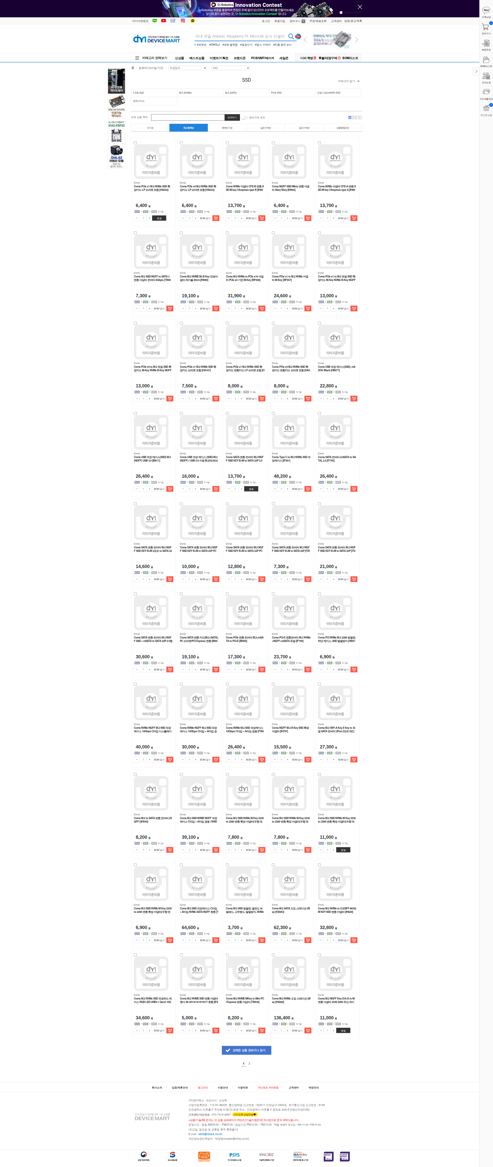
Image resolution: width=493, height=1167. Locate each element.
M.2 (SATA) (231, 92)
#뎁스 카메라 (263, 44)
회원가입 (279, 21)
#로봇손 (202, 44)
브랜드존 (240, 58)
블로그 (154, 20)
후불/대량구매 (328, 58)
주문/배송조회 (318, 21)
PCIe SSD (276, 92)
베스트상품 (197, 58)
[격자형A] (350, 117)
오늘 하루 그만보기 (353, 12)
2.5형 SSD (138, 92)
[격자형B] (355, 117)
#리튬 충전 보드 (282, 44)
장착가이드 (139, 100)
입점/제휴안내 (180, 1087)
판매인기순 (227, 127)
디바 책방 (306, 58)
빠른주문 (486, 49)
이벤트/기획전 (219, 58)
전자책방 (173, 20)
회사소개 (157, 1087)
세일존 (283, 58)
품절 (159, 218)
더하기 (149, 218)
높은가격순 (304, 127)
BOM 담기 (205, 218)
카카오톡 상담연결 (243, 1114)
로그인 (266, 21)
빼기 (137, 218)
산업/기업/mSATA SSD (328, 92)
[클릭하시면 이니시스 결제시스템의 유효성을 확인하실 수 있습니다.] (329, 1157)
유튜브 (164, 20)
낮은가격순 (265, 127)
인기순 (150, 127)
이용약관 (243, 1087)
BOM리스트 (350, 58)
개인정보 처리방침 (268, 1087)
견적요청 (486, 82)
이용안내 (223, 1087)
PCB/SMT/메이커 (262, 58)
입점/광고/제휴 (353, 21)
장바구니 (297, 21)
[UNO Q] (331, 29)
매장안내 (314, 1087)
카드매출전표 (486, 98)
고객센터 (336, 21)
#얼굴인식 (246, 44)
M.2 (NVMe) (185, 92)
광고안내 (203, 1087)
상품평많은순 (342, 127)
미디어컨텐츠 (140, 21)
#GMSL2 (214, 44)
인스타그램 (183, 20)
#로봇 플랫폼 (230, 44)
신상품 (179, 58)
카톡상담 (193, 20)
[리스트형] (360, 117)
